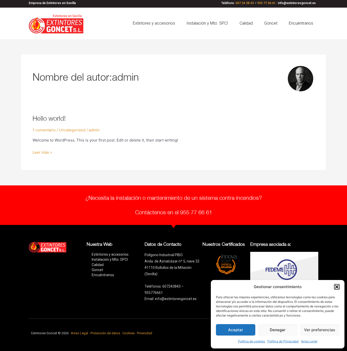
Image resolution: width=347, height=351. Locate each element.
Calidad (246, 23)
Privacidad (144, 333)
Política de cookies (251, 341)
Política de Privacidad (282, 341)
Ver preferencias (319, 329)
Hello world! (49, 118)
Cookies (128, 333)
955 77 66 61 (266, 3)
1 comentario (44, 130)
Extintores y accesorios (154, 23)
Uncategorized (72, 130)
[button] (336, 286)
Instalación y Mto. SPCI (207, 23)
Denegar (278, 329)
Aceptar (235, 329)
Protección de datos (105, 333)
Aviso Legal (309, 341)
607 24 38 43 (244, 3)
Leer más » (42, 152)
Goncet (270, 23)
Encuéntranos (301, 23)
